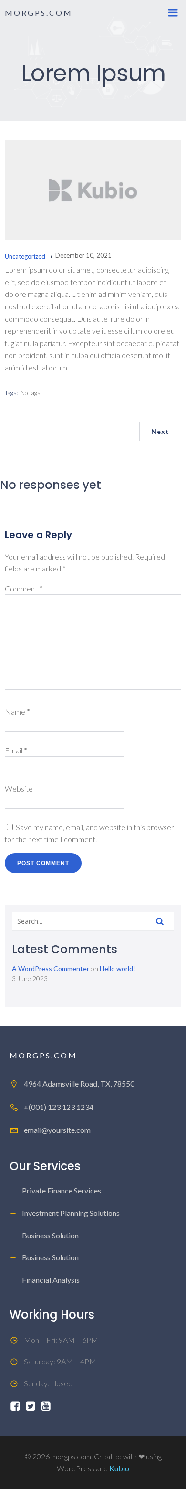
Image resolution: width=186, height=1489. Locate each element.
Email (16, 750)
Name (17, 711)
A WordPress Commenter (50, 968)
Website (19, 788)
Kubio (119, 1468)
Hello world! (117, 968)
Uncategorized (25, 256)
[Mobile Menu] (173, 13)
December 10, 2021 (83, 255)
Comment (23, 588)
